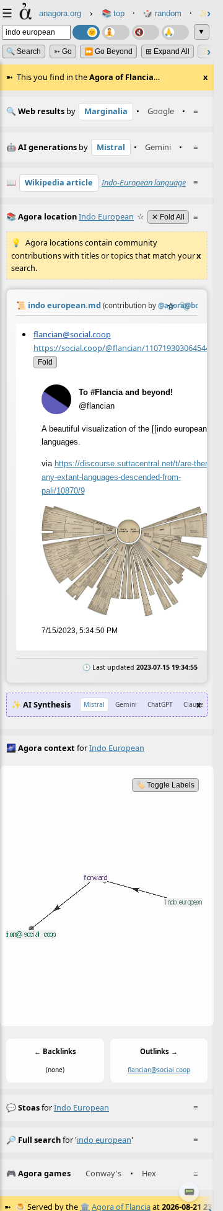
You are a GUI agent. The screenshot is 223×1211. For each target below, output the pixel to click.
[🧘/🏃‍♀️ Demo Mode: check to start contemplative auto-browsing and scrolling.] (115, 32)
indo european (81, 1107)
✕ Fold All (168, 217)
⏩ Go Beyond (108, 51)
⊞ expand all (168, 51)
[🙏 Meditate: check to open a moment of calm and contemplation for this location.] (175, 32)
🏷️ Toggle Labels (165, 785)
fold (45, 362)
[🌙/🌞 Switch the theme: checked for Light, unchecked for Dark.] (86, 32)
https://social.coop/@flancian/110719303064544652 (128, 347)
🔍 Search (23, 51)
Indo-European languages (146, 182)
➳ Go (63, 51)
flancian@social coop (159, 1069)
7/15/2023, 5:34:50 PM (80, 630)
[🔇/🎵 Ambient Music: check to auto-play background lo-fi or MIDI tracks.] (145, 32)
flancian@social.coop (72, 334)
